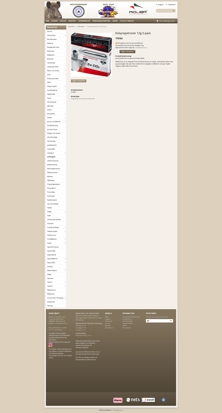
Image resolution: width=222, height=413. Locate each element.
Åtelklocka (50, 294)
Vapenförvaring (52, 247)
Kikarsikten (51, 114)
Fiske (49, 75)
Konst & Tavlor (52, 129)
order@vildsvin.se (140, 48)
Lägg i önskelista (78, 81)
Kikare (49, 110)
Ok (171, 321)
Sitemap (50, 306)
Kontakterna (127, 319)
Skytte (49, 212)
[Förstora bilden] (91, 54)
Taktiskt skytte (52, 231)
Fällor (49, 82)
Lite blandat (51, 141)
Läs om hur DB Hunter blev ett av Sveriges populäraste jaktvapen (88, 353)
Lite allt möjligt (127, 21)
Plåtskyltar (51, 180)
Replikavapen (52, 200)
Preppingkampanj (53, 184)
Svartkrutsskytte (53, 227)
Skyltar (49, 208)
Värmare (50, 278)
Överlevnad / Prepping (55, 298)
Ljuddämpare (52, 145)
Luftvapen (51, 157)
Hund (49, 98)
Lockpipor (50, 153)
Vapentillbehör (52, 259)
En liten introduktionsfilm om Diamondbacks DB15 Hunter (86, 358)
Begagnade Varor (53, 47)
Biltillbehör (51, 55)
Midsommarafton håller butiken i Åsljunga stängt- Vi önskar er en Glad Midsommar (89, 318)
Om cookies (127, 328)
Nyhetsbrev (109, 328)
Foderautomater (53, 78)
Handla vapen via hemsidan (59, 335)
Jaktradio (50, 106)
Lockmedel (51, 149)
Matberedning (52, 165)
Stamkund (171, 4)
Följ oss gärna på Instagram (59, 342)
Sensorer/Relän (52, 204)
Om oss (63, 21)
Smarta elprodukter (54, 219)
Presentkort (51, 188)
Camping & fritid (52, 67)
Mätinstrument (52, 172)
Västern (50, 286)
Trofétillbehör (52, 239)
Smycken (50, 223)
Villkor (54, 21)
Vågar (49, 274)
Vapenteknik (51, 255)
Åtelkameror (51, 290)
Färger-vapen (52, 86)
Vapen (115, 21)
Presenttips (51, 192)
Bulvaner (50, 59)
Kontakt (72, 21)
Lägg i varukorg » (127, 51)
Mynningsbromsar (53, 168)
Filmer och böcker (53, 71)
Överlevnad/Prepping (101, 21)
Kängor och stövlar (53, 133)
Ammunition (51, 35)
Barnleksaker (52, 39)
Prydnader (51, 196)
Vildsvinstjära (52, 270)
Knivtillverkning (52, 125)
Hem (47, 21)
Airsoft (49, 31)
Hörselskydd (51, 102)
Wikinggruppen (118, 410)
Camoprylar (51, 63)
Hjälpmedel (51, 94)
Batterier (50, 43)
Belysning (50, 51)
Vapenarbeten (84, 21)
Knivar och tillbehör (54, 121)
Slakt (49, 215)
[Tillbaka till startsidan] (55, 11)
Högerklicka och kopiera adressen (83, 99)
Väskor (49, 282)
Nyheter (50, 176)
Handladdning (52, 90)
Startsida (71, 26)
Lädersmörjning (52, 161)
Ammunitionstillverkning (131, 317)
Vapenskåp (51, 251)
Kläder (49, 118)
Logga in (161, 4)
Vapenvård (51, 262)
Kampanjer (51, 302)
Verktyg (49, 266)
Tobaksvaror (51, 235)
